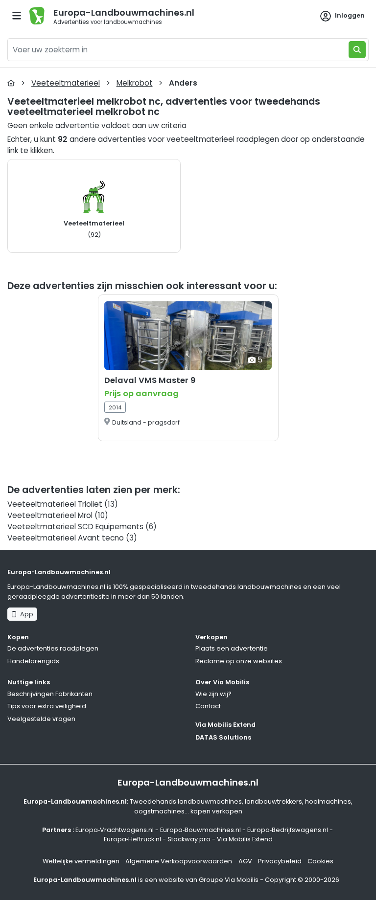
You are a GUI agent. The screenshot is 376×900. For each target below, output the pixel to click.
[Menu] (16, 15)
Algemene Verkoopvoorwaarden (178, 861)
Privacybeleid (280, 861)
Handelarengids (33, 661)
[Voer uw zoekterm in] (357, 49)
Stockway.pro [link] (189, 839)
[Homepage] (11, 83)
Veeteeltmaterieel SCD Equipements (75, 526)
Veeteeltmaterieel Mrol (50, 515)
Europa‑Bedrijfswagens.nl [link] (287, 830)
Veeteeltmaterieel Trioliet (54, 504)
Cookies (320, 861)
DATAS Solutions (223, 737)
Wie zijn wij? (213, 694)
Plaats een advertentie (231, 648)
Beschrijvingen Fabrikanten (50, 694)
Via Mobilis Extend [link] (245, 839)
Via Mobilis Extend (225, 724)
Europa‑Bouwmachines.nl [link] (200, 830)
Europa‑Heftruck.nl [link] (132, 839)
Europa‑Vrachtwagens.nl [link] (114, 830)
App (25, 614)
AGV (245, 861)
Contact (208, 706)
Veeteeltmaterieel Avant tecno (65, 538)
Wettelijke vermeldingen (81, 861)
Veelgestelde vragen (41, 719)
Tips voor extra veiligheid (46, 706)
